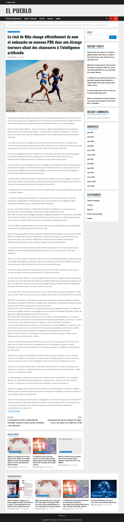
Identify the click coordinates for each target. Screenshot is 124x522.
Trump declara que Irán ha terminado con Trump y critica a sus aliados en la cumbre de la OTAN (64, 420)
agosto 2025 (91, 155)
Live (116, 19)
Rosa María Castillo (14, 509)
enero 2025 (90, 186)
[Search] (106, 18)
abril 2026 (90, 146)
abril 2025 (90, 173)
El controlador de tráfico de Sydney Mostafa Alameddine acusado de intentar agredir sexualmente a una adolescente (26, 421)
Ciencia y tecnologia (30, 19)
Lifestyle (42, 19)
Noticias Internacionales (13, 19)
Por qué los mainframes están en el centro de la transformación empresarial (103, 501)
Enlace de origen (14, 411)
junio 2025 (90, 164)
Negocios (50, 19)
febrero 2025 (91, 181)
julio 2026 (90, 132)
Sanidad (58, 19)
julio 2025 (90, 159)
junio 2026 (90, 137)
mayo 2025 (90, 168)
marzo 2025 (91, 177)
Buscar (89, 32)
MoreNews (68, 520)
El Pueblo (18, 10)
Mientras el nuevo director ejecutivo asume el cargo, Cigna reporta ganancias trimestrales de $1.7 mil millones (69, 459)
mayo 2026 (90, 141)
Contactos (61, 516)
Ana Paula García (12, 57)
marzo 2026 (91, 150)
